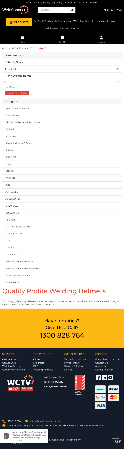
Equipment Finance (13, 369)
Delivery (68, 369)
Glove (36, 359)
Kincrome (10, 136)
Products (21, 22)
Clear (25, 93)
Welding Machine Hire (56, 28)
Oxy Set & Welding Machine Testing (52, 21)
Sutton (9, 150)
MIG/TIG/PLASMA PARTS (18, 226)
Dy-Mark (10, 129)
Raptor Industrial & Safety (19, 143)
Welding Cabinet (11, 366)
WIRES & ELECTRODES (17, 275)
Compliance (9, 362)
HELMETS (10, 219)
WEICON (10, 178)
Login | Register (104, 369)
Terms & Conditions (75, 359)
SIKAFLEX (10, 157)
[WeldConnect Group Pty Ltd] (15, 9)
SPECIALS (10, 247)
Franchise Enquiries (106, 21)
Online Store (9, 359)
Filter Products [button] (14, 55)
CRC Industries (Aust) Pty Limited (23, 122)
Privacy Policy (72, 362)
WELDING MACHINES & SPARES (22, 268)
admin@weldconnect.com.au (45, 421)
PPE (7, 240)
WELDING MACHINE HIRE (19, 261)
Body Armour (12, 115)
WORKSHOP (12, 282)
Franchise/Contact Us (107, 359)
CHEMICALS (11, 205)
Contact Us (101, 362)
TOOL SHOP (11, 254)
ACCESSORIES (13, 198)
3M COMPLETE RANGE (17, 108)
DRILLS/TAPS (12, 212)
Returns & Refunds (74, 366)
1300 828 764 (112, 10)
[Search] (72, 10)
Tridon (8, 164)
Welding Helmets (43, 369)
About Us (100, 366)
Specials (75, 28)
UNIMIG (9, 171)
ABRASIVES (11, 192)
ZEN (7, 185)
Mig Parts (38, 362)
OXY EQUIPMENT (14, 233)
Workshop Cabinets (83, 21)
